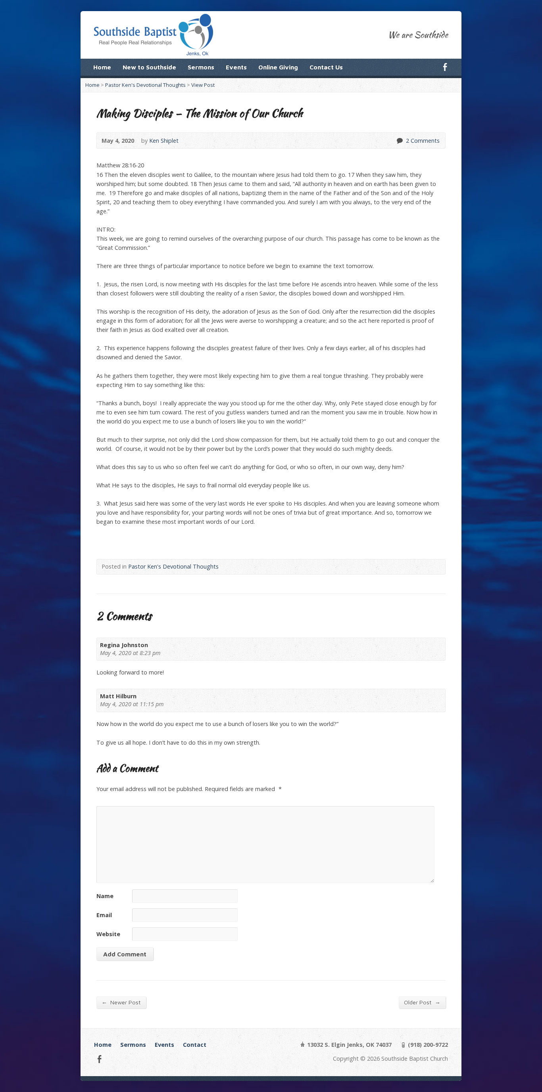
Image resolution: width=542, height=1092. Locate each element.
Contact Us (326, 67)
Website (108, 934)
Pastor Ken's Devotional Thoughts (145, 84)
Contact (194, 1044)
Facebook (445, 66)
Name (104, 896)
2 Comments (399, 140)
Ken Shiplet (164, 140)
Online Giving (278, 67)
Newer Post (121, 1002)
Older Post (422, 1002)
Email (104, 915)
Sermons (201, 67)
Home (102, 67)
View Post (203, 84)
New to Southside (149, 67)
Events (236, 67)
